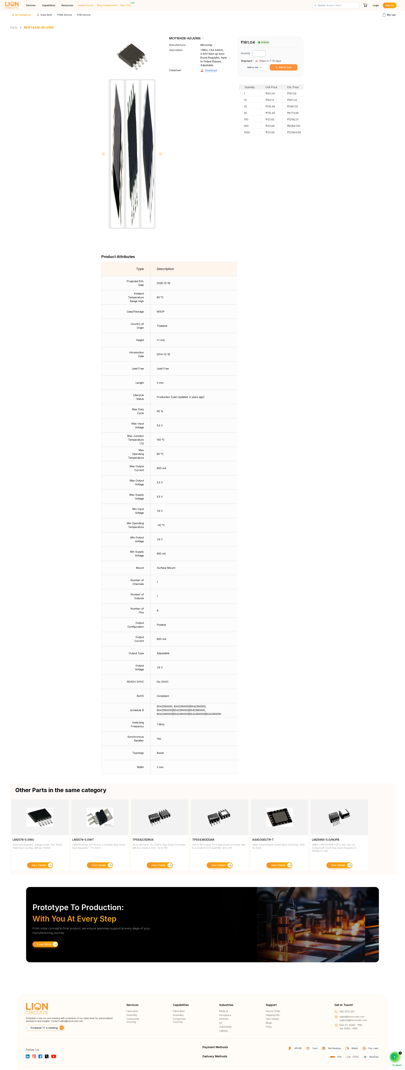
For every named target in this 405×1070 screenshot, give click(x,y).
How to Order (273, 1011)
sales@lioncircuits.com (71, 1021)
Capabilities (48, 5)
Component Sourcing (132, 1020)
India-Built (46, 14)
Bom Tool (126, 5)
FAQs (269, 1026)
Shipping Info (273, 1015)
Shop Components (107, 5)
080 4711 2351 (347, 1011)
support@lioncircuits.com (353, 1020)
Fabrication (132, 1011)
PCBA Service (64, 14)
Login (376, 5)
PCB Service (83, 14)
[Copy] (203, 38)
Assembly (131, 1015)
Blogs (269, 1022)
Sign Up (389, 5)
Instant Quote (85, 5)
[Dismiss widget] (400, 1053)
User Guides (272, 1018)
